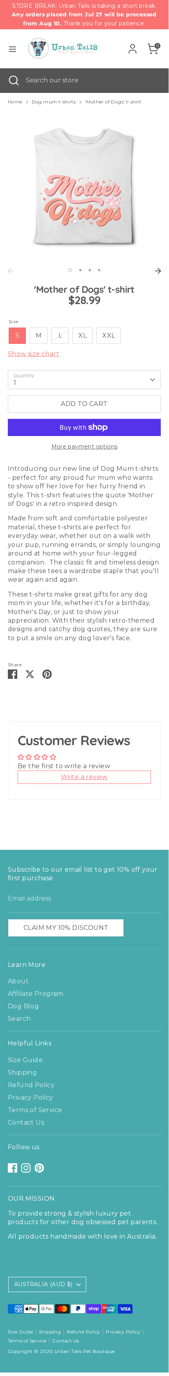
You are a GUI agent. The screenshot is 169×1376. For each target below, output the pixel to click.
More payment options (84, 446)
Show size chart (33, 354)
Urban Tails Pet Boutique (85, 1351)
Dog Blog (23, 1006)
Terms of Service (35, 1110)
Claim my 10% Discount (66, 927)
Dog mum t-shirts (54, 102)
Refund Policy (31, 1085)
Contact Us (26, 1122)
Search (19, 1018)
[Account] (132, 45)
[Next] (158, 270)
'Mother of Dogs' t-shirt (113, 102)
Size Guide (25, 1060)
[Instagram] (26, 1168)
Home (15, 102)
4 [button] (99, 270)
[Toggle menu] (12, 49)
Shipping (22, 1072)
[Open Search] (13, 80)
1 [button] (70, 270)
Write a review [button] (84, 777)
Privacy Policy (30, 1097)
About (18, 981)
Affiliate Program (36, 993)
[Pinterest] (39, 1168)
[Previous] (10, 270)
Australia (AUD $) (43, 1284)
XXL (108, 335)
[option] (84, 188)
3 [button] (90, 270)
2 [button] (80, 270)
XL (82, 335)
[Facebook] (12, 1168)
